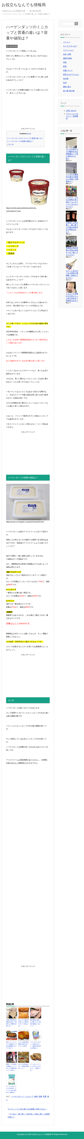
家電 (65, 66)
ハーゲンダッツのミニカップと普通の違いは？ (25, 138)
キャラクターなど (70, 46)
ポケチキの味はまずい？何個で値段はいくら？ (23, 1066)
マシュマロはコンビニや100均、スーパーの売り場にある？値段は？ (11, 1089)
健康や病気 (67, 58)
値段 (36, 1096)
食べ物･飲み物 (12, 46)
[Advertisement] (28, 111)
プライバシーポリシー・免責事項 (72, 116)
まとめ (10, 144)
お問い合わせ (71, 111)
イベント (66, 42)
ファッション (68, 50)
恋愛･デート (68, 70)
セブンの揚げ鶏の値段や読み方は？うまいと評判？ (23, 1044)
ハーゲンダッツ (17, 1096)
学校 (65, 62)
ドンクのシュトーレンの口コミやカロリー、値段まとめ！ (35, 1067)
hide (28, 134)
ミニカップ (28, 1096)
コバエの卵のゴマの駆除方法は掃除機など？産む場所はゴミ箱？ (72, 153)
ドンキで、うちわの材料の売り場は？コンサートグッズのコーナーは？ (72, 202)
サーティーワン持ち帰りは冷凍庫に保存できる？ (27, 1109)
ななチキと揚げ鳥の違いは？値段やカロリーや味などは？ (23, 1023)
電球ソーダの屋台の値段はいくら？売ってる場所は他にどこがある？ (11, 1067)
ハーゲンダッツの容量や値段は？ (20, 141)
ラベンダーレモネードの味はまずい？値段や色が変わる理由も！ (35, 1045)
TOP (15, 11)
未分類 (65, 79)
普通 (44, 1096)
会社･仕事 (67, 54)
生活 (65, 83)
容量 (40, 1096)
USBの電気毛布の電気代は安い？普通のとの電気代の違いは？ (11, 1023)
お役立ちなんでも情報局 (24, 5)
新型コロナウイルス (71, 74)
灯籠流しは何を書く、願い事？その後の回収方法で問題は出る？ (72, 227)
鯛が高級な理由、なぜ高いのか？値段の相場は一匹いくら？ (35, 1023)
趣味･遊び (67, 87)
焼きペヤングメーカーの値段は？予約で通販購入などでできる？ (11, 1045)
